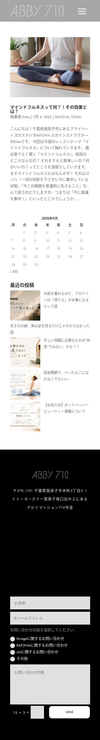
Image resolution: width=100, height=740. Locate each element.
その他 (22, 658)
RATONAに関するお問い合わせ (42, 645)
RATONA (62, 116)
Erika (25, 116)
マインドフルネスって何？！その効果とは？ (48, 109)
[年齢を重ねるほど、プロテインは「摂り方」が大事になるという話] (25, 306)
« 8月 (14, 271)
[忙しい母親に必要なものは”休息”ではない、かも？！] (25, 353)
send (69, 712)
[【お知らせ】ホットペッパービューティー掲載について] (25, 418)
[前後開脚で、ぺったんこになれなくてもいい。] (25, 385)
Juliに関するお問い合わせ (37, 651)
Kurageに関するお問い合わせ (40, 638)
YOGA (76, 116)
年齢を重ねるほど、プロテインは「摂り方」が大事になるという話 (66, 300)
